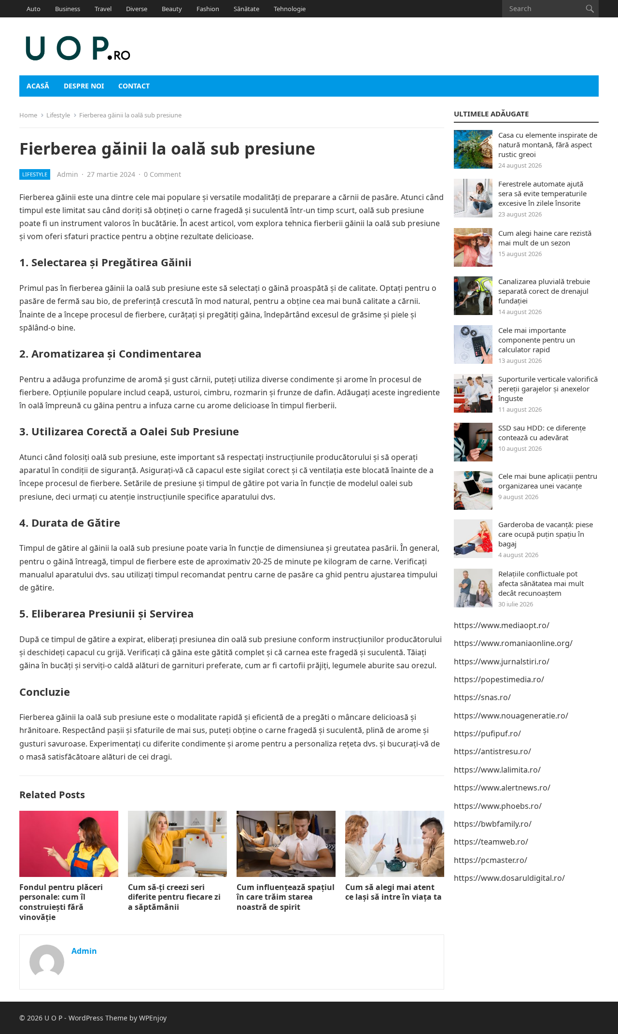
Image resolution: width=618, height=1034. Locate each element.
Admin (67, 174)
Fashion (208, 8)
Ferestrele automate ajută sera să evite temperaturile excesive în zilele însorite (542, 193)
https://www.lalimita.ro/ (497, 769)
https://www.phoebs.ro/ (498, 806)
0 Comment (162, 174)
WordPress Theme (98, 1017)
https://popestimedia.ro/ (499, 679)
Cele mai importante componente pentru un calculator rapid (536, 339)
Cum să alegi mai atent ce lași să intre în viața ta (393, 892)
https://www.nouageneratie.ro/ (511, 715)
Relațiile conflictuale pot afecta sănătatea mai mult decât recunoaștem (541, 583)
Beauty (172, 8)
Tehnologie (290, 8)
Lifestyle (58, 115)
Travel (103, 8)
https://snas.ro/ (482, 697)
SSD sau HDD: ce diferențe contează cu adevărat (542, 432)
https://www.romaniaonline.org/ (513, 643)
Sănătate (246, 8)
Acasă (38, 85)
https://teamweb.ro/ (491, 841)
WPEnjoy (153, 1017)
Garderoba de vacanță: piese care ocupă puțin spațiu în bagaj (545, 533)
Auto (34, 8)
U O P (53, 1017)
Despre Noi (84, 85)
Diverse (136, 8)
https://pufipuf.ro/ (487, 733)
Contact (134, 85)
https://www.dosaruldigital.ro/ (509, 878)
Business (67, 8)
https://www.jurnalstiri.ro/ (501, 661)
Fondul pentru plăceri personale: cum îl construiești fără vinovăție (61, 902)
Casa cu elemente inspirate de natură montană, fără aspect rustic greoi (547, 144)
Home (28, 115)
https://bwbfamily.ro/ (493, 824)
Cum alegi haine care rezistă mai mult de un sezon (544, 237)
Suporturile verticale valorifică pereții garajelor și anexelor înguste (548, 388)
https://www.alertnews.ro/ (502, 787)
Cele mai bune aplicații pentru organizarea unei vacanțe (547, 480)
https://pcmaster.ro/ (490, 860)
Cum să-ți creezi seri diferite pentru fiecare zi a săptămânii (174, 897)
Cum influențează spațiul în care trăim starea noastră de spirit (286, 897)
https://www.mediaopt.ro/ (501, 625)
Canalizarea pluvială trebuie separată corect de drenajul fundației (544, 290)
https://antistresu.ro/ (492, 751)
